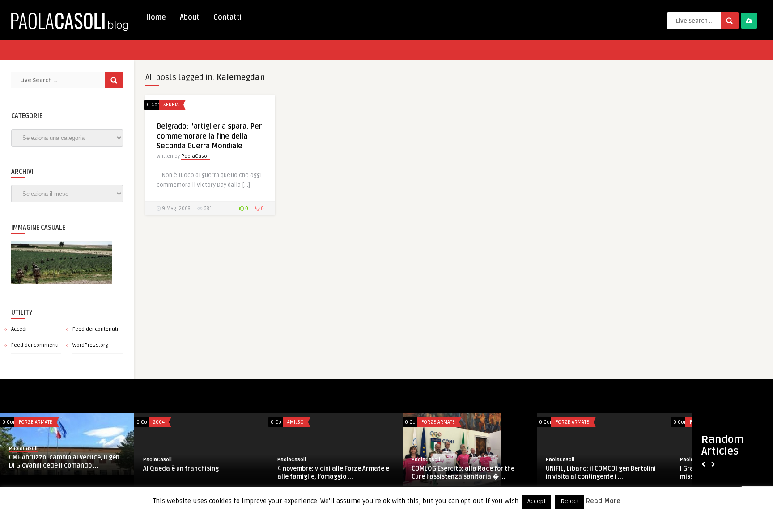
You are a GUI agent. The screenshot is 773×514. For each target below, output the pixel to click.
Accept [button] (536, 501)
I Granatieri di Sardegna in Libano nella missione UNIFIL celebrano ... (97, 472)
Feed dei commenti (35, 345)
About (190, 17)
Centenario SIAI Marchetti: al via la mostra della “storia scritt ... (359, 472)
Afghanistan (197, 422)
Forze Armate (66, 422)
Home (156, 17)
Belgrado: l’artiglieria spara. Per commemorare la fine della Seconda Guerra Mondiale (209, 136)
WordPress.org (90, 345)
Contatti (227, 17)
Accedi (19, 329)
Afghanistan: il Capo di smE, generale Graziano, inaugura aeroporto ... (228, 472)
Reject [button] (570, 501)
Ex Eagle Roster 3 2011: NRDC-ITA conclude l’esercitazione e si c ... (624, 472)
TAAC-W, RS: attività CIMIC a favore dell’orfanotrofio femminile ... (492, 472)
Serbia (171, 105)
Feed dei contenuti (95, 329)
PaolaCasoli (195, 156)
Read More (603, 501)
